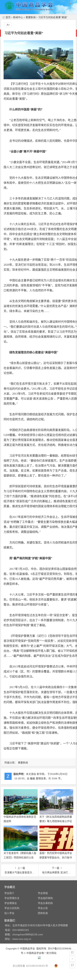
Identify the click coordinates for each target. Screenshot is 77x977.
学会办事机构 (45, 903)
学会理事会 (10, 903)
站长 (32, 778)
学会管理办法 (11, 898)
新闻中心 (18, 17)
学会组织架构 (45, 898)
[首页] (72, 952)
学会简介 (9, 893)
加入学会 (9, 913)
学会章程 (43, 893)
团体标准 (43, 913)
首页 (8, 17)
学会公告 (43, 908)
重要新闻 (31, 17)
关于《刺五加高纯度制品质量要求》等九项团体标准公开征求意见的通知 (55, 821)
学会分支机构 (11, 908)
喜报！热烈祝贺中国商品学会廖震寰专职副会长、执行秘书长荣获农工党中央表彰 (55, 857)
